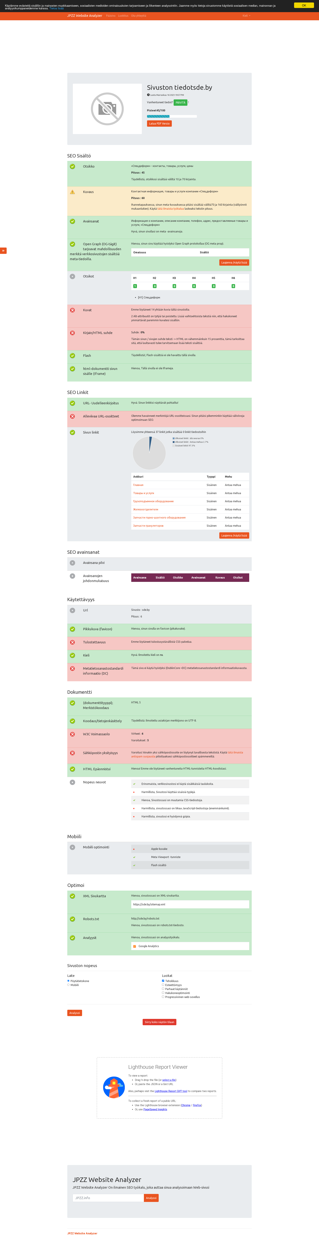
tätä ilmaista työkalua (171, 208)
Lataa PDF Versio (159, 123)
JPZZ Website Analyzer (84, 15)
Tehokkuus (171, 980)
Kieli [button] (245, 15)
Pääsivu (110, 15)
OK (304, 5)
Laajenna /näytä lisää (234, 262)
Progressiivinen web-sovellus (182, 996)
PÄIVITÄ (180, 102)
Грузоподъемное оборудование (153, 501)
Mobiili (75, 984)
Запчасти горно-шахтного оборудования (159, 517)
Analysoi (74, 1012)
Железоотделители (145, 509)
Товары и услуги (143, 493)
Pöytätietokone (80, 980)
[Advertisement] (159, 48)
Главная (138, 484)
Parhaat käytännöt (176, 988)
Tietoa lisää (56, 8)
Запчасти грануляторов (148, 525)
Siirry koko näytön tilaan (159, 1022)
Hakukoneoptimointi (177, 992)
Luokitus (123, 15)
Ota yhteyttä (138, 15)
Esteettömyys (173, 984)
